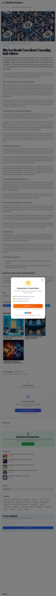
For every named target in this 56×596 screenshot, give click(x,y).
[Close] (42, 279)
